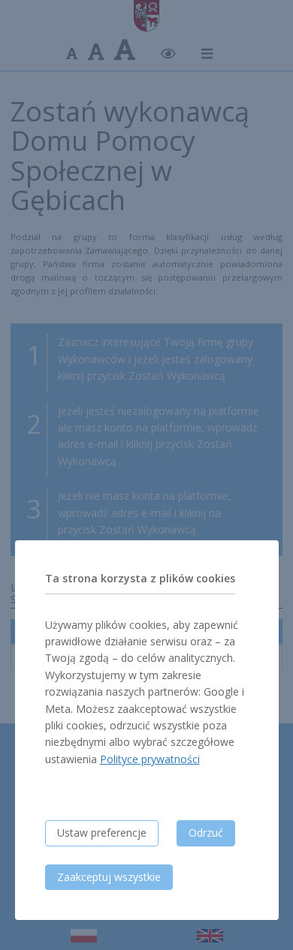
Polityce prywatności (150, 759)
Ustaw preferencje (101, 832)
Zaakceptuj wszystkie (109, 877)
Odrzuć (206, 832)
